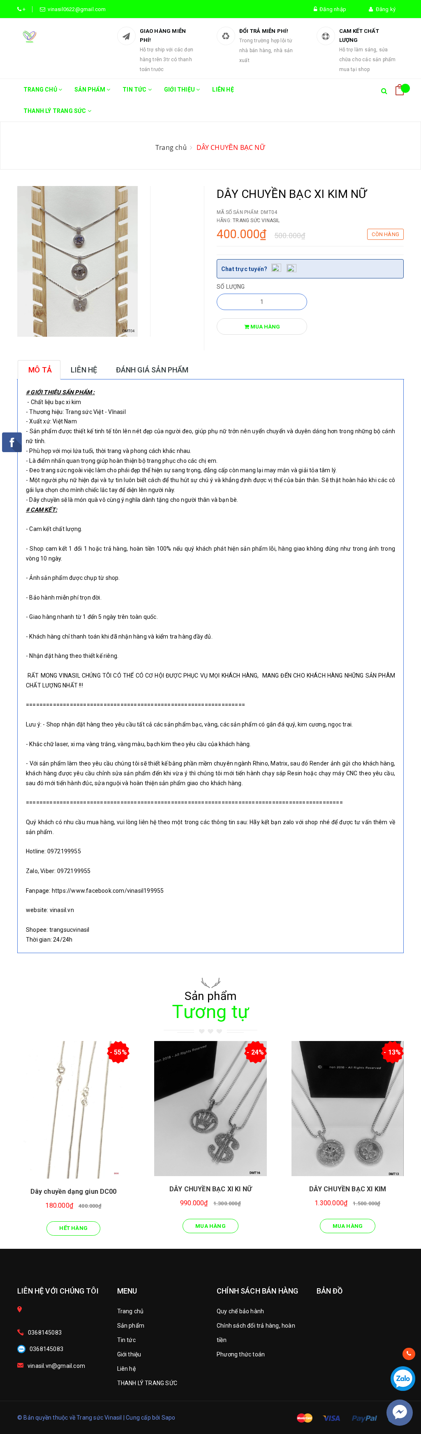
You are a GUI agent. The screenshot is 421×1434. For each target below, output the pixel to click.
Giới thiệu (180, 89)
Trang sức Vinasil (256, 220)
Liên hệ (223, 89)
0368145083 (45, 1332)
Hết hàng (73, 1228)
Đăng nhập (331, 9)
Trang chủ (40, 89)
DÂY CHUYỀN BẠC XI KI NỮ (210, 1189)
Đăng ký (384, 9)
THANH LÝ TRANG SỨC (55, 111)
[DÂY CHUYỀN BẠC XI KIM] (347, 1109)
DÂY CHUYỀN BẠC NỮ (231, 147)
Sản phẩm (90, 89)
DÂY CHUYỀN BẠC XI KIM (347, 1189)
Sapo (169, 1417)
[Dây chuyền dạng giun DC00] (73, 1110)
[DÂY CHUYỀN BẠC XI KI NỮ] (210, 1109)
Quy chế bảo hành (240, 1311)
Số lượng (231, 286)
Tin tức (135, 89)
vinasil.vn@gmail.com (56, 1366)
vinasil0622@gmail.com (75, 9)
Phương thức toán (241, 1354)
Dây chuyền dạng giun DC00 (73, 1191)
